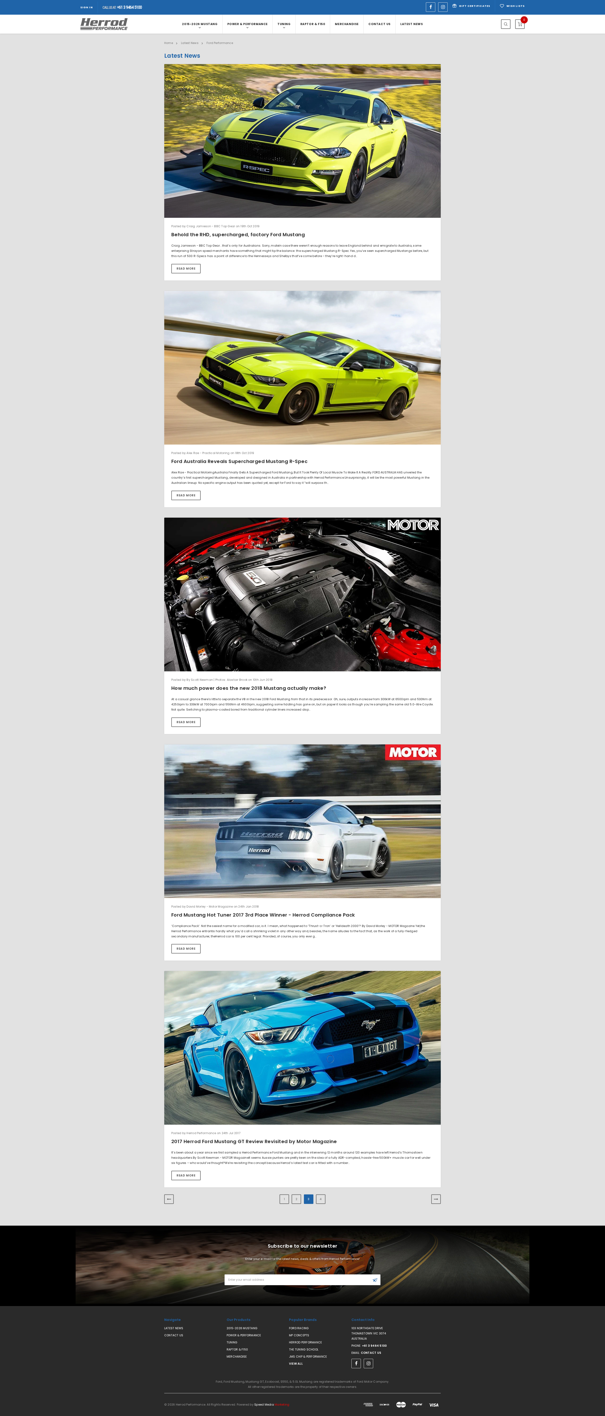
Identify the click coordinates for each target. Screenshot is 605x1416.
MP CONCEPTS (299, 1335)
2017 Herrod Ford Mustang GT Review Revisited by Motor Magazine (254, 1141)
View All (296, 1364)
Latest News (411, 24)
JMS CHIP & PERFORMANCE (308, 1357)
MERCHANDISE (347, 24)
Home (168, 43)
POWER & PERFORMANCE (247, 24)
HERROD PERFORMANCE (305, 1342)
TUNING (284, 24)
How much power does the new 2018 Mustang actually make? (248, 688)
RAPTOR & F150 (312, 24)
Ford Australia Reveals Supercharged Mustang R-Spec (239, 461)
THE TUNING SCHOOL (303, 1349)
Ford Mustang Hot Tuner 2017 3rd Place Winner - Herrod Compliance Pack (263, 915)
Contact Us (379, 24)
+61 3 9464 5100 (374, 1346)
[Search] (505, 24)
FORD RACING (299, 1328)
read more (186, 269)
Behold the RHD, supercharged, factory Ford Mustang (238, 234)
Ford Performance (220, 43)
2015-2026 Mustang (199, 24)
